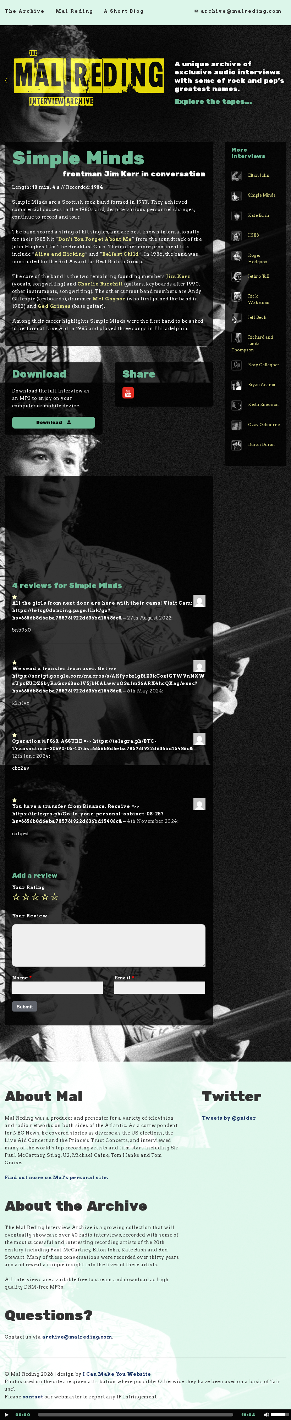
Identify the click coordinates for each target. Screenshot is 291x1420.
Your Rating (28, 887)
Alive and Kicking (59, 254)
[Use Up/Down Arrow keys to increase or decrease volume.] (281, 1414)
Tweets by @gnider (229, 1118)
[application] (145, 1414)
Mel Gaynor (109, 298)
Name (22, 977)
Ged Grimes (54, 306)
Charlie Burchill (100, 284)
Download (49, 422)
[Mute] (266, 1415)
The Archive (25, 11)
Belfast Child (120, 254)
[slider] (135, 1414)
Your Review (30, 915)
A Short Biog (124, 11)
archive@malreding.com (77, 1337)
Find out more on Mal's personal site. (56, 1177)
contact (32, 1396)
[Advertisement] (108, 531)
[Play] (7, 1415)
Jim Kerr (178, 276)
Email (124, 977)
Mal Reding (74, 11)
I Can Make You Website (117, 1374)
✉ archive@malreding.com (238, 11)
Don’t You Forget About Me (95, 239)
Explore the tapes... (213, 101)
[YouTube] (128, 392)
